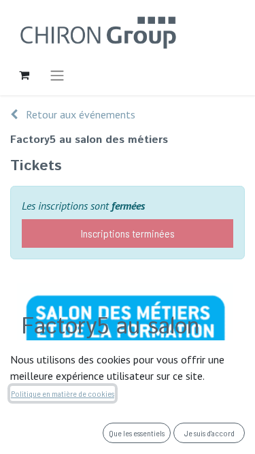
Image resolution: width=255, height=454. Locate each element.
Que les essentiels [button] (137, 433)
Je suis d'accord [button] (209, 433)
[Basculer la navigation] (57, 75)
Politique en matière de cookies (62, 393)
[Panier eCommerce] (23, 74)
